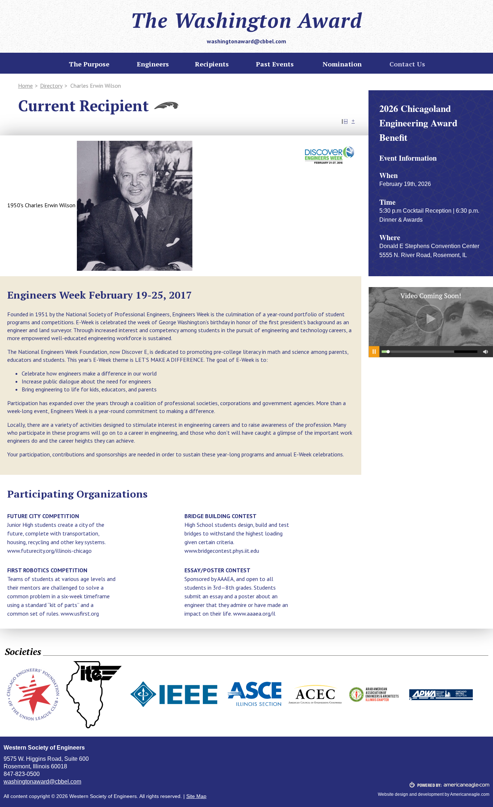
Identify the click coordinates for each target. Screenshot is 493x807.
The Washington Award (246, 20)
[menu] (89, 63)
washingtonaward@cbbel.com (246, 41)
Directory (51, 85)
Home (25, 85)
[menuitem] (212, 63)
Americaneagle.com (469, 794)
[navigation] (246, 64)
